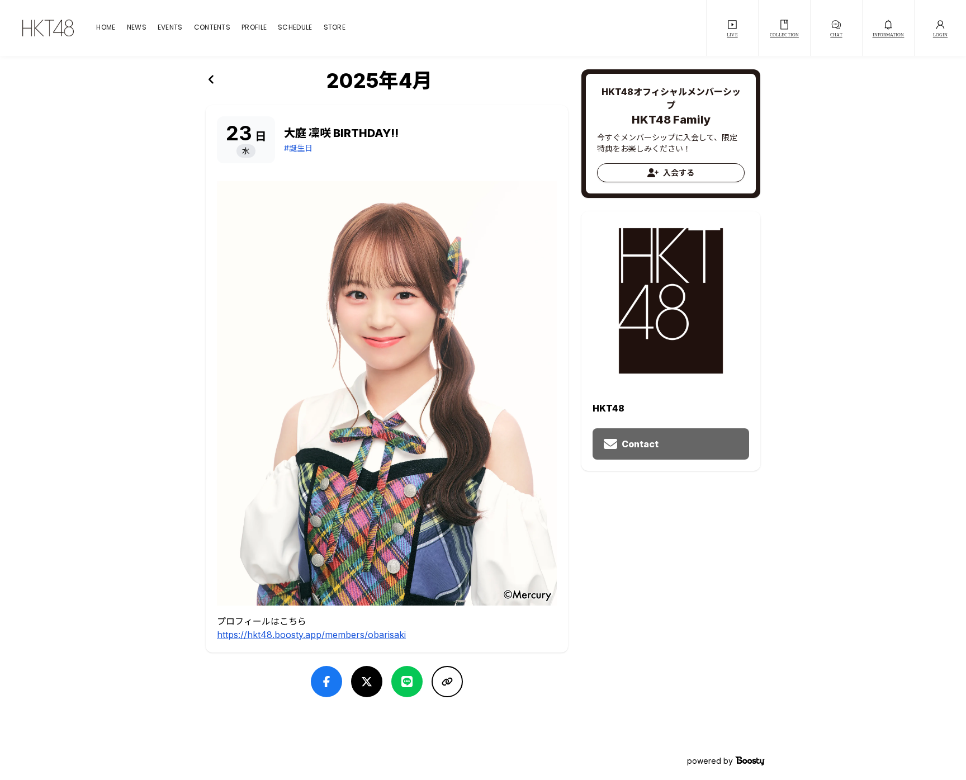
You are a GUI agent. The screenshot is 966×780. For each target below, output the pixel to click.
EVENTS (170, 28)
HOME (105, 28)
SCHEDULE (295, 28)
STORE (335, 28)
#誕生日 (298, 148)
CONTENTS (212, 28)
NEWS (136, 28)
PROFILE (254, 28)
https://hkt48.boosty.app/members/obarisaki (311, 634)
